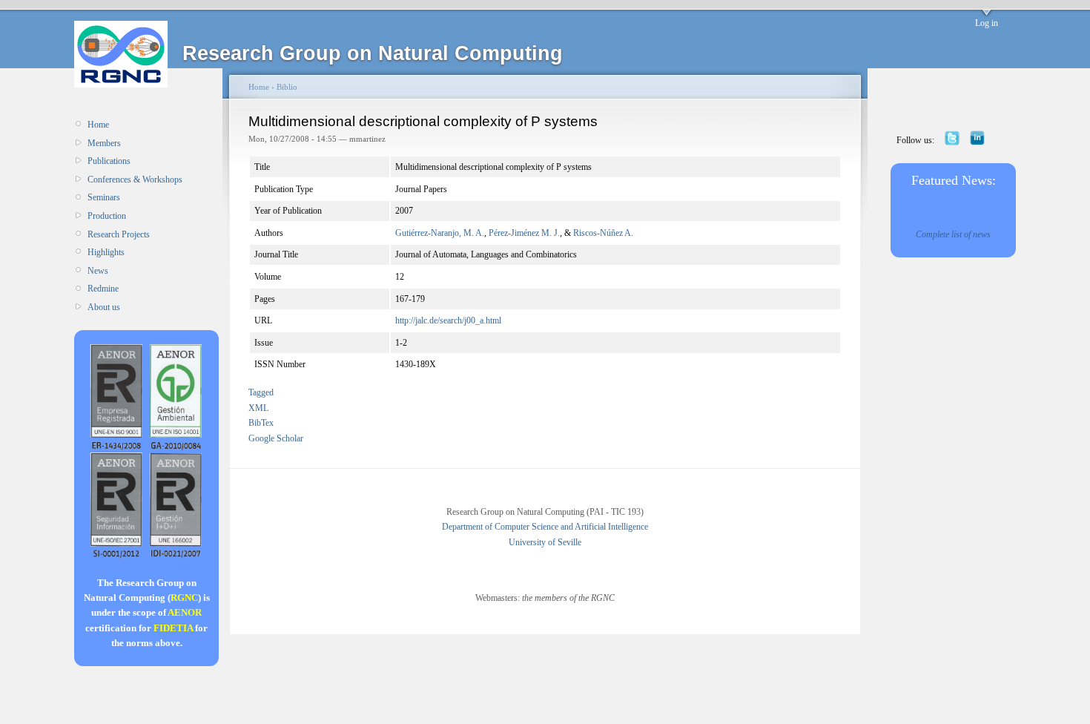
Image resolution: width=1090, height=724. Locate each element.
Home (98, 124)
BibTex (261, 423)
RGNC (184, 597)
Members (104, 143)
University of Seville (545, 542)
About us (103, 307)
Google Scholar (275, 438)
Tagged (261, 392)
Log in (986, 23)
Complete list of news (953, 234)
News (97, 271)
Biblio (287, 86)
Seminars (103, 197)
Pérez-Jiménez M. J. (524, 233)
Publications (109, 161)
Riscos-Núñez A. (603, 233)
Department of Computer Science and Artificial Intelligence (545, 526)
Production (106, 216)
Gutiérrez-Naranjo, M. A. (439, 233)
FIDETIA (173, 628)
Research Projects (118, 234)
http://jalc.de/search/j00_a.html (448, 320)
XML (258, 408)
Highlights (106, 252)
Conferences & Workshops (134, 179)
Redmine (103, 288)
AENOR (185, 612)
